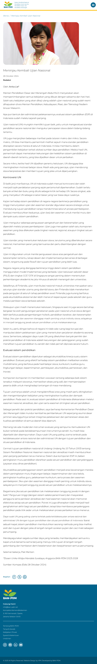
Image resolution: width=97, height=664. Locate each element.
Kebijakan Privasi (10, 632)
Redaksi (7, 80)
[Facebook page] (10, 645)
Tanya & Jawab (9, 629)
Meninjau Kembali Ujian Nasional (25, 16)
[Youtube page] (21, 645)
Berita (6, 16)
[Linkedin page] (15, 645)
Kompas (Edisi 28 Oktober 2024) (29, 564)
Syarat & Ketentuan (11, 635)
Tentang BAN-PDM (11, 626)
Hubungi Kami (9, 604)
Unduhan (7, 638)
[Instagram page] (5, 645)
